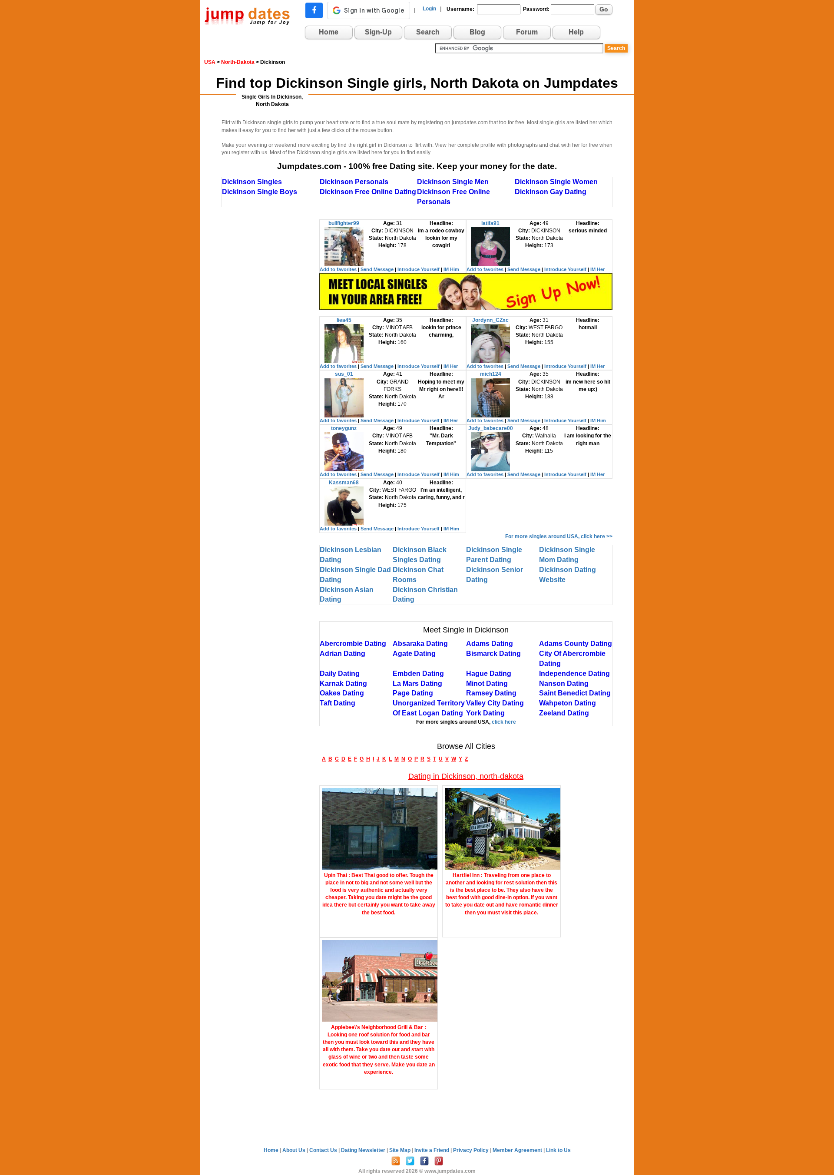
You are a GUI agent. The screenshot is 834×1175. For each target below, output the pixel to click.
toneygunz (344, 428)
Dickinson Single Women (556, 181)
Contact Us (323, 1150)
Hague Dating (488, 673)
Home (328, 32)
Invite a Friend (432, 1150)
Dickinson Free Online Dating (368, 191)
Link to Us (558, 1150)
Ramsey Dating (491, 693)
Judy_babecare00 (490, 428)
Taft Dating (337, 703)
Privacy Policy (471, 1150)
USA (209, 62)
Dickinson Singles (252, 181)
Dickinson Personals (354, 181)
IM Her (597, 269)
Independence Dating (574, 673)
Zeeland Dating (564, 713)
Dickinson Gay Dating (550, 191)
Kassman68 (344, 483)
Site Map (400, 1150)
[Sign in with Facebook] (314, 10)
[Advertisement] (270, 349)
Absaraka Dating (420, 643)
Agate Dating (414, 653)
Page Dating (413, 693)
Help (576, 32)
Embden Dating (418, 673)
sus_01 (344, 374)
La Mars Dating (417, 683)
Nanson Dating (564, 683)
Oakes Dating (342, 693)
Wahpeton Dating (567, 703)
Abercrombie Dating (353, 643)
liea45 (344, 320)
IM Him (451, 269)
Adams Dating (489, 643)
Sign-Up (378, 32)
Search (428, 32)
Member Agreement (518, 1150)
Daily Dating (340, 673)
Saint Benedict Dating (575, 693)
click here (504, 722)
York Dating (485, 713)
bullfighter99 (343, 223)
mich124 (490, 374)
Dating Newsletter (364, 1150)
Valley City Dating (495, 703)
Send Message (377, 269)
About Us (294, 1150)
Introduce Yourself (418, 269)
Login (429, 9)
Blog (477, 32)
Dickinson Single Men (453, 181)
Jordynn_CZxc (490, 320)
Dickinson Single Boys (259, 191)
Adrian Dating (342, 653)
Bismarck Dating (493, 653)
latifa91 (490, 223)
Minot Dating (487, 683)
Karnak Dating (343, 683)
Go (603, 9)
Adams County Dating (575, 643)
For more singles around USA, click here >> (558, 536)
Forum (527, 32)
